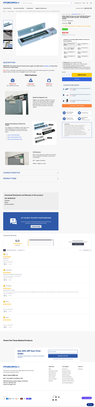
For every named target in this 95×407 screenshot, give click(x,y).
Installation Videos (66, 373)
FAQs (50, 369)
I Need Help (36, 226)
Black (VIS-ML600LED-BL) (14, 137)
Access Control (11, 11)
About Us (80, 369)
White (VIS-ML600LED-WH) (15, 139)
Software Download (66, 376)
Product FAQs (9, 178)
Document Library (66, 371)
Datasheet (7, 200)
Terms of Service (53, 378)
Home (4, 11)
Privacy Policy (52, 376)
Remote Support (66, 375)
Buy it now (77, 79)
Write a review (78, 244)
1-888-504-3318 (88, 8)
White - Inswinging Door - (83, 56)
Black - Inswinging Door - (83, 52)
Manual (6, 202)
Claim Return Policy (53, 371)
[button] (87, 3)
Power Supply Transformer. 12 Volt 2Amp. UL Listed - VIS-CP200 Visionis (80, 100)
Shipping (64, 34)
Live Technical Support (67, 382)
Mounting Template (9, 204)
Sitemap (51, 380)
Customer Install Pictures (68, 380)
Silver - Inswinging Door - (83, 44)
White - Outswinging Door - (70, 56)
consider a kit (47, 66)
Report (10, 264)
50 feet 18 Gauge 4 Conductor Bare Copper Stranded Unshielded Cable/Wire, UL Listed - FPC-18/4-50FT (80, 94)
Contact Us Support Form (9, 384)
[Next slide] (8, 52)
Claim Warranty (52, 373)
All (4, 250)
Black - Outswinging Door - (69, 52)
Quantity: (64, 72)
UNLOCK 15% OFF (63, 356)
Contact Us (64, 369)
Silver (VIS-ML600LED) (14, 135)
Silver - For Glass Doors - (83, 48)
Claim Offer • (77, 105)
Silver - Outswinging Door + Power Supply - (69, 48)
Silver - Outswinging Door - (69, 44)
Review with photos (11, 250)
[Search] (71, 3)
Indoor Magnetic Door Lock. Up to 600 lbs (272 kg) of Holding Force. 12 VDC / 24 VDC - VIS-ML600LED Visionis (80, 88)
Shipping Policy (52, 375)
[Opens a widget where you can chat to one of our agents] (90, 404)
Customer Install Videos (67, 378)
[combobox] (47, 3)
